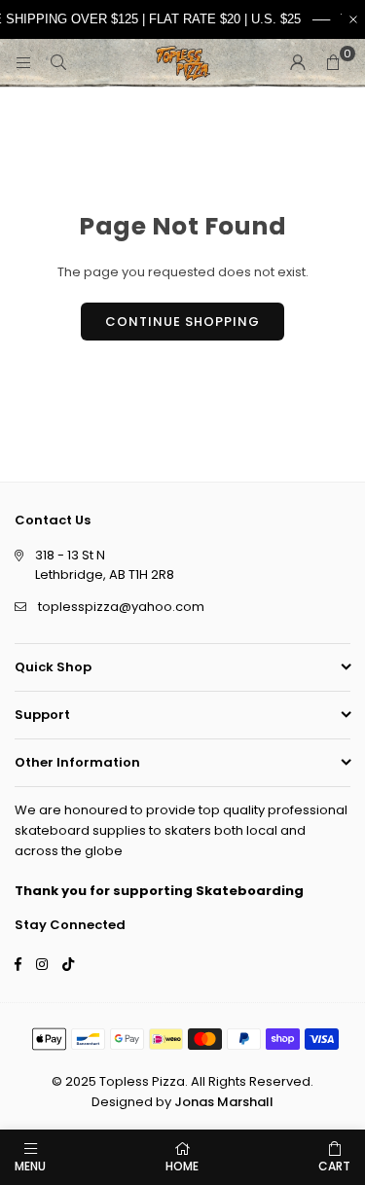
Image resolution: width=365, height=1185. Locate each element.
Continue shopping (182, 321)
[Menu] (23, 63)
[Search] (58, 63)
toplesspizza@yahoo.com (121, 606)
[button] (332, 63)
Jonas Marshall (224, 1102)
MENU (30, 1166)
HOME (182, 1166)
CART (334, 1166)
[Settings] (297, 63)
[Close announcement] (353, 19)
